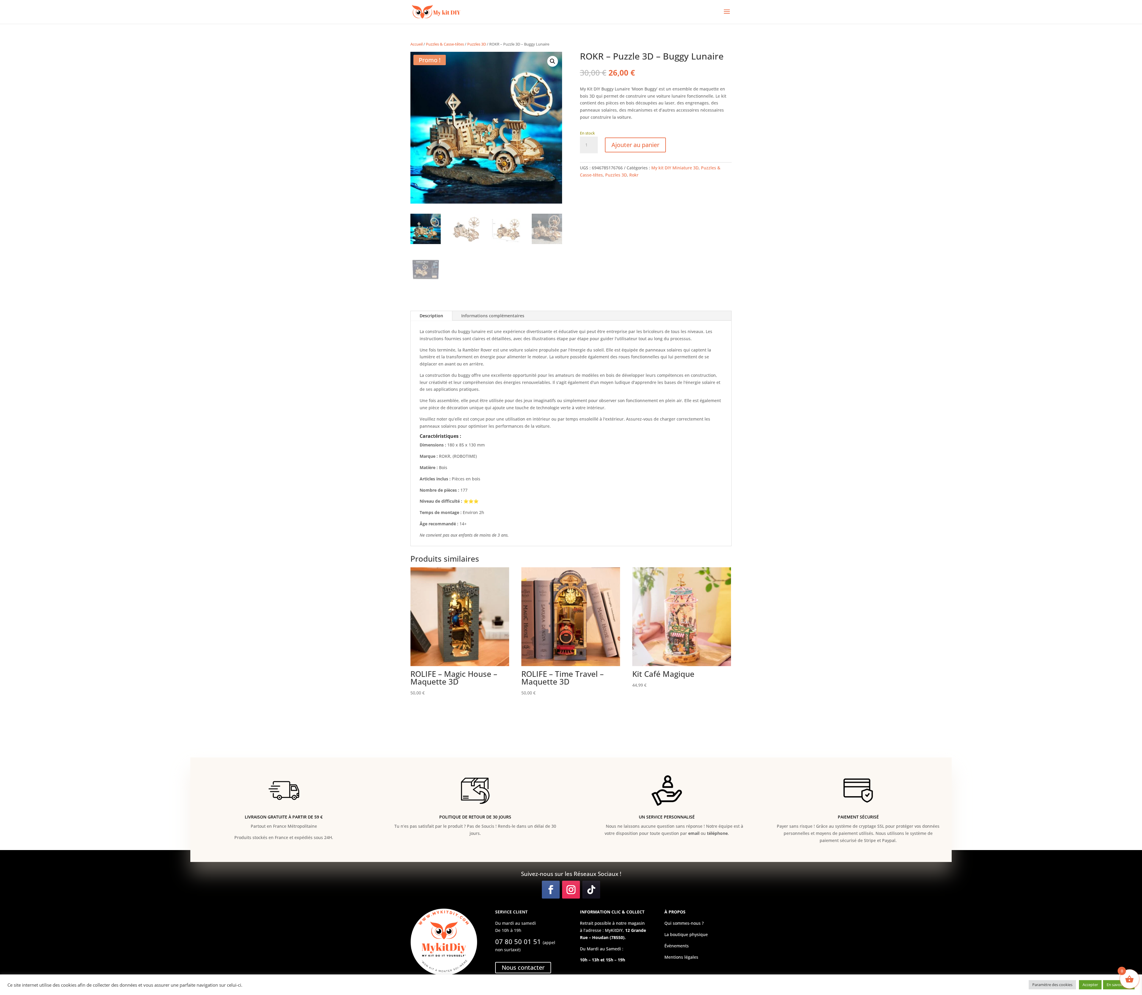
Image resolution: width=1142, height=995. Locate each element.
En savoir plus (1119, 984)
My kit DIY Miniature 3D (675, 168)
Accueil (416, 44)
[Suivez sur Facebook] (551, 890)
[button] (552, 61)
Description (431, 315)
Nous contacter (523, 967)
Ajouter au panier (635, 145)
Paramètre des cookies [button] (1052, 984)
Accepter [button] (1090, 984)
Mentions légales (681, 957)
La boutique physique (686, 934)
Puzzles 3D (476, 44)
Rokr (634, 175)
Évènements (676, 946)
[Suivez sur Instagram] (571, 890)
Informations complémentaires (492, 315)
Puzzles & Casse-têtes (445, 44)
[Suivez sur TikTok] (591, 890)
